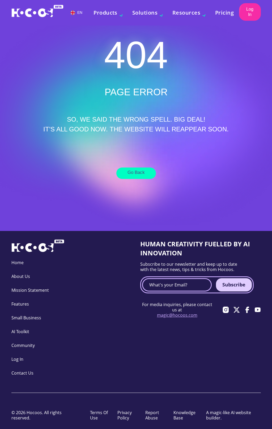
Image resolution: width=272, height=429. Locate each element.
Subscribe (233, 284)
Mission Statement (30, 290)
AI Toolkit (20, 331)
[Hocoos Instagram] (226, 310)
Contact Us (22, 373)
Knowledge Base (184, 415)
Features (20, 304)
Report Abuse (152, 415)
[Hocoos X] (236, 310)
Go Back (136, 172)
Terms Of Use (99, 415)
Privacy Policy (124, 415)
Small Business (26, 318)
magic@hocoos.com (177, 315)
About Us (20, 276)
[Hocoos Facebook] (247, 310)
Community (23, 345)
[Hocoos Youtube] (257, 310)
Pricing (224, 12)
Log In (249, 12)
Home (17, 262)
